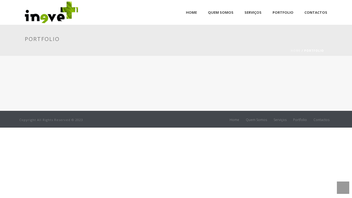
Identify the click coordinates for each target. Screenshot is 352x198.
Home (191, 12)
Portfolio (283, 12)
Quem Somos (220, 12)
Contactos (315, 12)
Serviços (253, 12)
